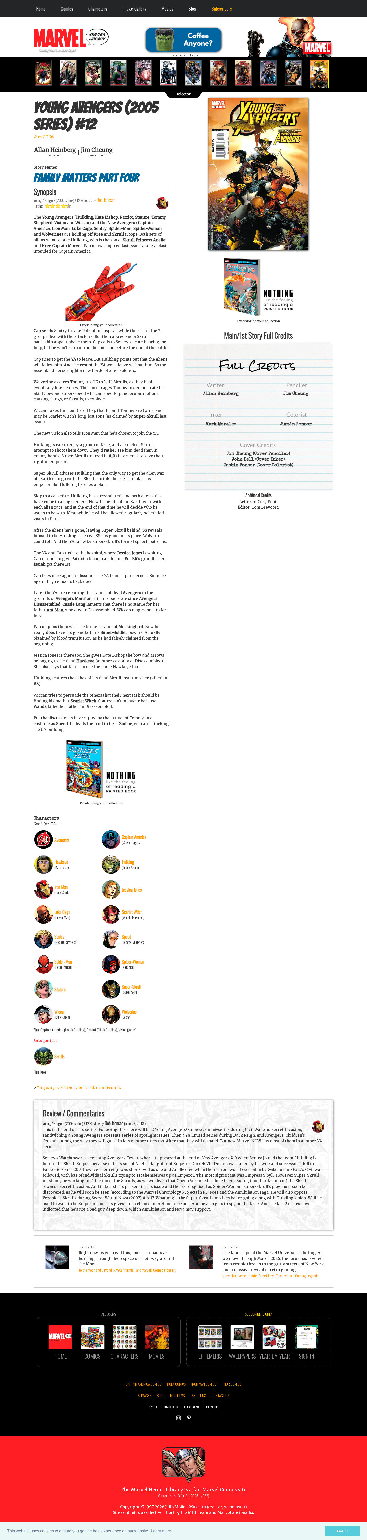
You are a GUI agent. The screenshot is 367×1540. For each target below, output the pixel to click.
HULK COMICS (176, 1384)
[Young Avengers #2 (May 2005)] (71, 73)
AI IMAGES (144, 1395)
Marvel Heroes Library (157, 1490)
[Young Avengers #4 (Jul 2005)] (121, 73)
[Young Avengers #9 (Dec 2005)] (245, 73)
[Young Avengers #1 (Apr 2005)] (46, 73)
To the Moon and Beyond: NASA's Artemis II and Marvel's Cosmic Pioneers (127, 1270)
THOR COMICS (231, 1384)
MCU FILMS (177, 1395)
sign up (153, 1406)
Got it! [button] (342, 1531)
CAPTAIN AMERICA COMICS (143, 1384)
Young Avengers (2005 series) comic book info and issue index (79, 1087)
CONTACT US (220, 1395)
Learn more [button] (161, 1531)
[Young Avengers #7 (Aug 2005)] (196, 73)
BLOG (160, 1395)
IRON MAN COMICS (203, 1384)
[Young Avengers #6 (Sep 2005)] (171, 73)
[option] (46, 72)
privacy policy (171, 1406)
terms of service (191, 1406)
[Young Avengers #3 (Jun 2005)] (96, 73)
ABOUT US (199, 1395)
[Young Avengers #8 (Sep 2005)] (220, 73)
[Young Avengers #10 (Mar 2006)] (270, 73)
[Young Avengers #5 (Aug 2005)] (146, 73)
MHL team (198, 1512)
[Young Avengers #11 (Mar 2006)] (295, 73)
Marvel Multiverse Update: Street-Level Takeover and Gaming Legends (270, 1275)
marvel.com (212, 1406)
